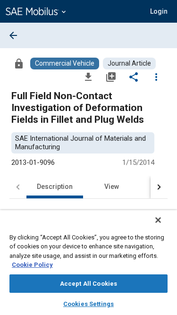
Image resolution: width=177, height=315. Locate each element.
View (111, 186)
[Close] (158, 220)
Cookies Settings (88, 303)
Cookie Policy (32, 264)
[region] (88, 262)
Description (55, 186)
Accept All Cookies (88, 283)
